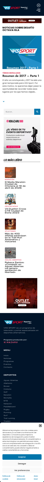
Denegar (22, 463)
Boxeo (7, 386)
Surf (6, 415)
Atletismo (10, 231)
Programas (9, 361)
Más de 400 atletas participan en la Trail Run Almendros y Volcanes (15, 238)
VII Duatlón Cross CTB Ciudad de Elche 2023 (15, 211)
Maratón (9, 179)
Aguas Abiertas (13, 260)
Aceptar (22, 457)
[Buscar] (37, 112)
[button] (40, 425)
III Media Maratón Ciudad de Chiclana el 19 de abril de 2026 (15, 185)
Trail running (9, 418)
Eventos (7, 364)
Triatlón (7, 421)
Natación (8, 404)
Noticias (7, 358)
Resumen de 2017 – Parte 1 (20, 76)
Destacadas (11, 206)
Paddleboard (10, 406)
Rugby (7, 409)
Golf (5, 392)
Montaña (8, 398)
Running (7, 412)
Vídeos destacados (11, 73)
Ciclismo (7, 389)
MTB (6, 401)
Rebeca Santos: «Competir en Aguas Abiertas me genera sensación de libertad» (14, 267)
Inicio (6, 355)
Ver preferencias (22, 470)
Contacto (8, 367)
